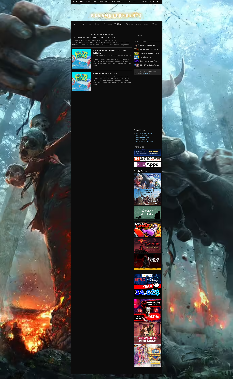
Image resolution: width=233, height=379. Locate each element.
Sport (128, 1)
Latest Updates (145, 73)
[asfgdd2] (147, 333)
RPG (113, 1)
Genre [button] (99, 24)
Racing (107, 1)
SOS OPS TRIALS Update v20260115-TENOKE (94, 37)
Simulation (120, 1)
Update (109, 24)
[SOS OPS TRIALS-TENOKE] (81, 82)
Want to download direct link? (144, 141)
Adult (95, 1)
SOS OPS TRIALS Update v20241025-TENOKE (109, 51)
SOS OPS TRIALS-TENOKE (105, 73)
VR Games (119, 24)
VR (73, 3)
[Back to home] (116, 12)
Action (88, 1)
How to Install (143, 24)
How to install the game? (143, 137)
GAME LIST (88, 24)
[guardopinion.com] (147, 152)
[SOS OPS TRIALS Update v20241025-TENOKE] (81, 59)
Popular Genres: (78, 1)
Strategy (136, 1)
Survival (144, 1)
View (147, 180)
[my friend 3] (147, 159)
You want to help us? (142, 135)
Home (77, 24)
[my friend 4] (147, 164)
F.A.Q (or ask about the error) (144, 133)
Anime (101, 1)
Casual (107, 40)
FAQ (156, 24)
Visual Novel (154, 1)
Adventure (100, 40)
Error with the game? (142, 139)
